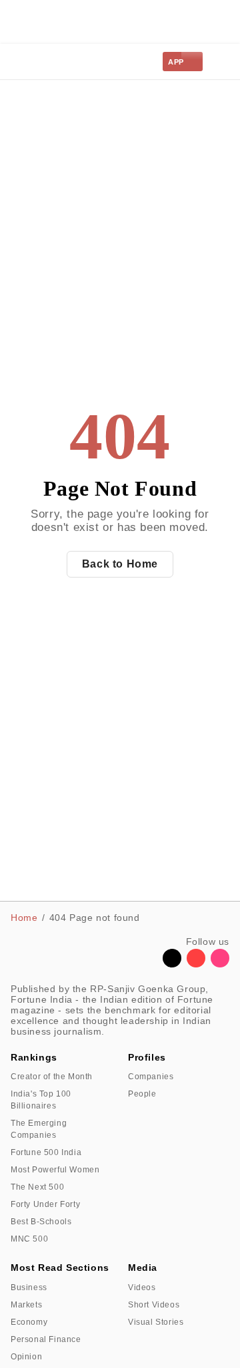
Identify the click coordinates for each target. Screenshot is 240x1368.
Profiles (147, 1057)
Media (142, 1267)
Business (29, 1287)
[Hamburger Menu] (221, 62)
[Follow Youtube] (196, 963)
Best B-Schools (41, 1221)
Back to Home (120, 564)
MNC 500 (29, 1239)
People (142, 1094)
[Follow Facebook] (148, 963)
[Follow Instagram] (220, 963)
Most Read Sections (60, 1267)
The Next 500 (37, 1187)
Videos (142, 1287)
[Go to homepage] (41, 61)
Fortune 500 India (46, 1152)
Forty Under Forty (45, 1204)
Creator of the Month (52, 1076)
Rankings (34, 1057)
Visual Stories (155, 1322)
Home (24, 917)
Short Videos (153, 1304)
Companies (150, 1076)
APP (176, 62)
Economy (29, 1322)
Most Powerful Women (55, 1169)
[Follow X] (172, 963)
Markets (26, 1304)
